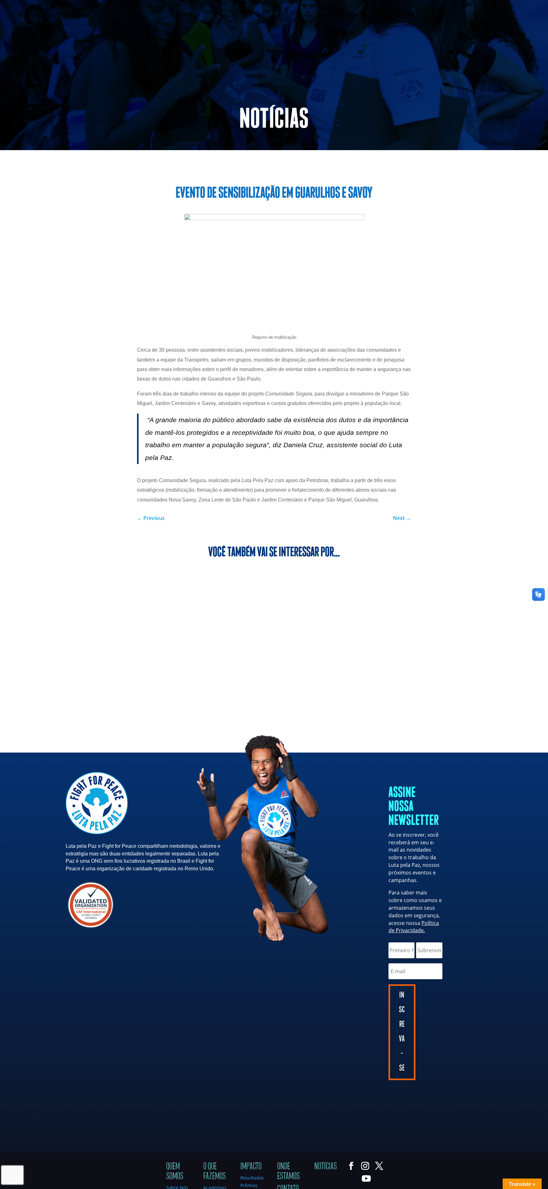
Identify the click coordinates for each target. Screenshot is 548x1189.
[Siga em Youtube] (43, 5)
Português (480, 6)
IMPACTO (421, 33)
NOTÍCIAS (506, 33)
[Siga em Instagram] (18, 5)
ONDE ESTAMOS (466, 33)
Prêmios (249, 1185)
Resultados (252, 1178)
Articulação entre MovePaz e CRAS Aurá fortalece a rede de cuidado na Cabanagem (273, 608)
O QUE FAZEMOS (376, 33)
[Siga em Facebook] (5, 5)
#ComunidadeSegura (254, 163)
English (503, 6)
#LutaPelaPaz (302, 163)
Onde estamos (288, 1171)
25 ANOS (337, 33)
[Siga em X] (30, 5)
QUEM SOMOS (294, 33)
